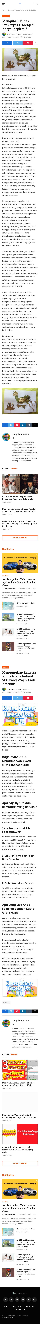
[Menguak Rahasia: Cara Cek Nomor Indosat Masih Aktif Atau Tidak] (20, 1070)
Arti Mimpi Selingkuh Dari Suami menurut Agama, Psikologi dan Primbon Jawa (25, 632)
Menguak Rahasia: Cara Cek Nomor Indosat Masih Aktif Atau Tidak (18, 1084)
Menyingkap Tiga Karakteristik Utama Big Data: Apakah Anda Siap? (19, 1116)
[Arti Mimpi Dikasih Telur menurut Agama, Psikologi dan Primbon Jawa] (8, 646)
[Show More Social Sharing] (36, 43)
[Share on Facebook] (7, 43)
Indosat (6, 1003)
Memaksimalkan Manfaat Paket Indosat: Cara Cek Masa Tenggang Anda (17, 1149)
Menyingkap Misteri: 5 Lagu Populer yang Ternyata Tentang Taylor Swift (19, 510)
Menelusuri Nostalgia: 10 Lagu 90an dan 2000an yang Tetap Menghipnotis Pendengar (19, 523)
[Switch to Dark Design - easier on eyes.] (33, 4)
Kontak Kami (20, 1310)
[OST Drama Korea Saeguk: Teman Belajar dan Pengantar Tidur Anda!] (20, 484)
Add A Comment (20, 538)
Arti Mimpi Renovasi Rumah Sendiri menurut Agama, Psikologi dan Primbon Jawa (26, 617)
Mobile (5, 667)
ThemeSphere (7, 1317)
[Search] (36, 3)
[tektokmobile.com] (20, 4)
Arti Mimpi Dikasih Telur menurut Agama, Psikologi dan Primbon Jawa (26, 647)
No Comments (14, 37)
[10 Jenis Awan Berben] (8, 606)
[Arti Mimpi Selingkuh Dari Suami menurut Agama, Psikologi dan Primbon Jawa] (8, 632)
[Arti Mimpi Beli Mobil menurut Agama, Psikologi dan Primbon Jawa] (20, 563)
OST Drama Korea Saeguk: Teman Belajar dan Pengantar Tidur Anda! (17, 497)
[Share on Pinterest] (28, 43)
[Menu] (3, 3)
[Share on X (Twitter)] (18, 43)
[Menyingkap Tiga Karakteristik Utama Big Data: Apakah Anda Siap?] (20, 1102)
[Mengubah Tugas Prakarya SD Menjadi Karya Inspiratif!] (20, 59)
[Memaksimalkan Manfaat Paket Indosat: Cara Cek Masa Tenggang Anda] (20, 1134)
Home (4, 10)
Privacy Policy (17, 1306)
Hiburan (6, 16)
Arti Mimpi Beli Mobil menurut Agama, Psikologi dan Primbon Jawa (19, 582)
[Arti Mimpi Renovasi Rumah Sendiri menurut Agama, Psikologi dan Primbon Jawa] (8, 617)
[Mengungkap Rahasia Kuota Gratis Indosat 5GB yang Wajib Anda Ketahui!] (20, 714)
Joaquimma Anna (15, 34)
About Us (30, 1306)
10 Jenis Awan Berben (25, 603)
